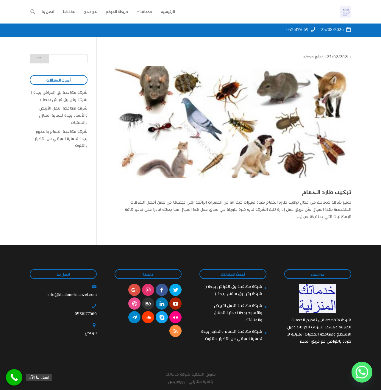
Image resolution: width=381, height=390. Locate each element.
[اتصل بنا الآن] (14, 377)
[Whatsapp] (362, 372)
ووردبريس (176, 382)
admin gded (313, 57)
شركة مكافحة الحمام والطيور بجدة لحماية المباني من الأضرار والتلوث (61, 139)
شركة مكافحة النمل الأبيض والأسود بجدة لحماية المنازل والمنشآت (63, 115)
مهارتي (195, 382)
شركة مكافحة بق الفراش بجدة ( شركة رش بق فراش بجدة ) (59, 96)
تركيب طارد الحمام (326, 191)
